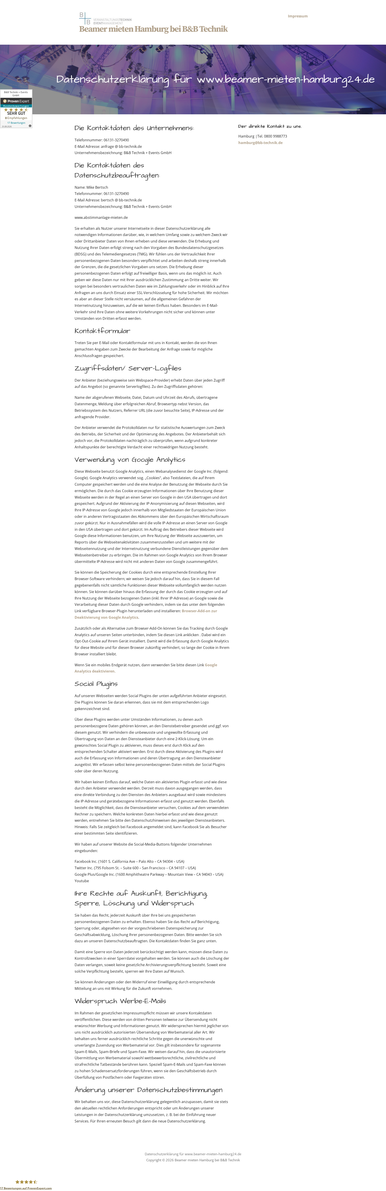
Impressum (298, 16)
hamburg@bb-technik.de (260, 142)
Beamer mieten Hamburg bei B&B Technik (153, 29)
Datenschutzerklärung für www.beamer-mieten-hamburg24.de (193, 1154)
